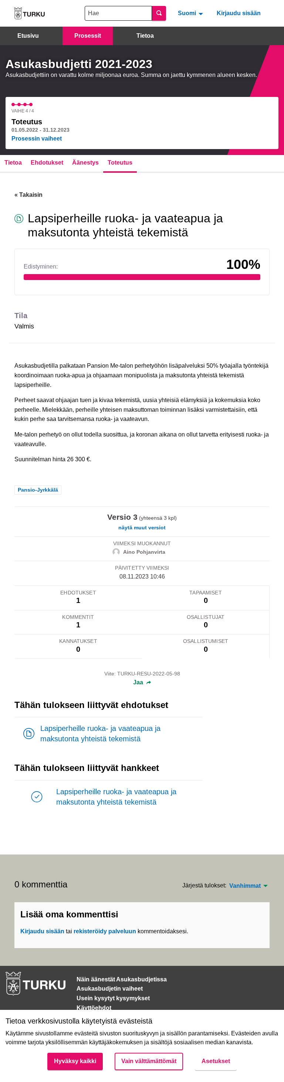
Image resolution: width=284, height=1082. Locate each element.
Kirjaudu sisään (239, 13)
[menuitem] (191, 13)
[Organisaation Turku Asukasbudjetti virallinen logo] (29, 13)
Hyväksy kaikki (75, 1061)
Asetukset (216, 1061)
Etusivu (28, 36)
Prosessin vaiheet (36, 138)
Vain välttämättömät (148, 1061)
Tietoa (145, 36)
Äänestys (85, 162)
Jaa (139, 682)
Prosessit (87, 36)
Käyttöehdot (94, 1008)
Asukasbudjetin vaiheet (110, 988)
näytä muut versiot (142, 527)
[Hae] (159, 13)
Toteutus (120, 162)
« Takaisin (28, 195)
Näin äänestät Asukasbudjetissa (122, 979)
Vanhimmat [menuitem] (245, 886)
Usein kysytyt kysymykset (113, 998)
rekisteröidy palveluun (105, 931)
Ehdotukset (47, 162)
